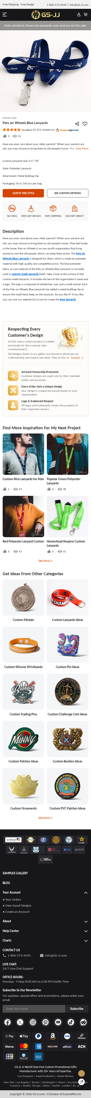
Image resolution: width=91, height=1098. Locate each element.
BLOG (6, 883)
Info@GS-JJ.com (56, 955)
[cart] (85, 15)
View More (81, 148)
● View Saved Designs (17, 905)
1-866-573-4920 (19, 955)
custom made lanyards (25, 274)
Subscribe (76, 1009)
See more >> (45, 560)
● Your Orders (12, 899)
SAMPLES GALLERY (15, 873)
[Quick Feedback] (81, 1082)
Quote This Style (23, 193)
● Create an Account (16, 912)
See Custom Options (67, 193)
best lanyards (68, 299)
